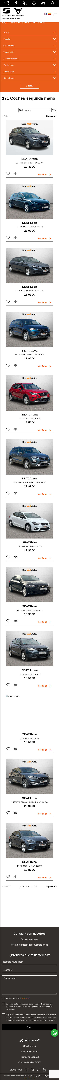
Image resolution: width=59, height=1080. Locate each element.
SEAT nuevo (29, 1046)
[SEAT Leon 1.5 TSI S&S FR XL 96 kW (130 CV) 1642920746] (29, 201)
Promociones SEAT (29, 1057)
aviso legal (25, 998)
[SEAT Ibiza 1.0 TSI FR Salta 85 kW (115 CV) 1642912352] (29, 521)
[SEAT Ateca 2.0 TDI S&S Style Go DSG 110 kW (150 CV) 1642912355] (29, 457)
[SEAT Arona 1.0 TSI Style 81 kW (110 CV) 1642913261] (29, 393)
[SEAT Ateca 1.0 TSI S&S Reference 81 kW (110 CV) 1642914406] (29, 329)
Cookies (27, 1076)
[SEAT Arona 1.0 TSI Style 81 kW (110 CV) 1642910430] (29, 648)
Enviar (29, 1027)
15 (36, 886)
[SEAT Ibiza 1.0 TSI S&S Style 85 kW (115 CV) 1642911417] (29, 584)
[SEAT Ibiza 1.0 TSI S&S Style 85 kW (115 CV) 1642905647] (29, 840)
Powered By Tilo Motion (47, 1076)
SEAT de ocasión (29, 1051)
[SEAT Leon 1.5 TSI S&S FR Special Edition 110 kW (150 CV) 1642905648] (29, 776)
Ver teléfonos (31, 939)
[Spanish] (49, 14)
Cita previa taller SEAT (29, 1062)
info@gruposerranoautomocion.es (31, 945)
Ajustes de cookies (30, 1078)
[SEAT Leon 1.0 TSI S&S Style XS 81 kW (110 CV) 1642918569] (29, 265)
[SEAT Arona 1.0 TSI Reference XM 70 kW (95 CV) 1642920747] (29, 137)
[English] (45, 14)
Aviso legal (34, 1076)
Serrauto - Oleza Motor (11, 19)
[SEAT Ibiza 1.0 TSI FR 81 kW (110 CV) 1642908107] (29, 712)
